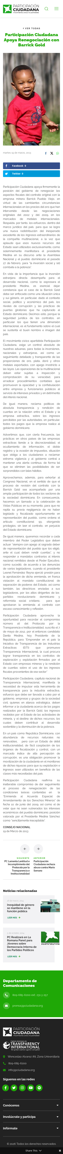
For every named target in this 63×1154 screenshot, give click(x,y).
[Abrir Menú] (56, 8)
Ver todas (32, 28)
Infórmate (10, 1128)
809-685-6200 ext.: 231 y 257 (30, 995)
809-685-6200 (17, 1063)
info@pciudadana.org (21, 1070)
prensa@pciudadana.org (27, 1005)
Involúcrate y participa (19, 1116)
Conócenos (11, 1105)
